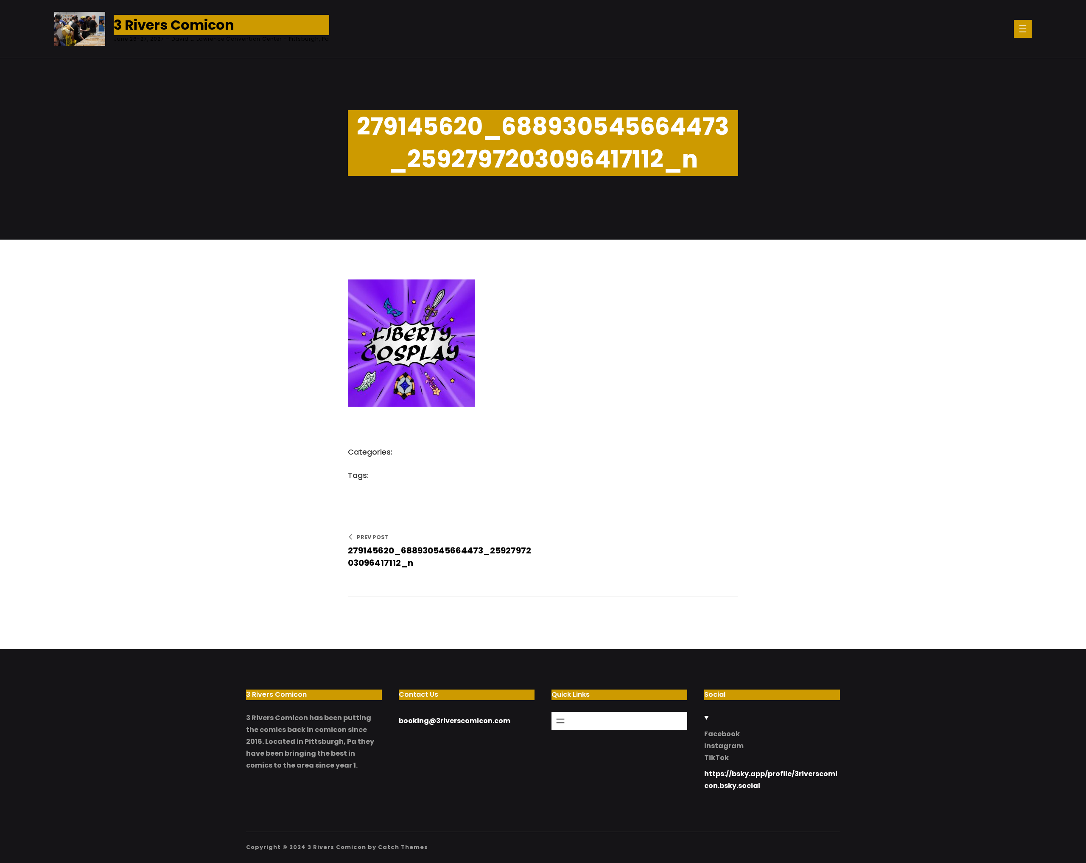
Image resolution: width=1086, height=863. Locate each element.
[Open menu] (1023, 29)
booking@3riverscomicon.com (454, 721)
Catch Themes (403, 847)
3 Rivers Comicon (174, 24)
